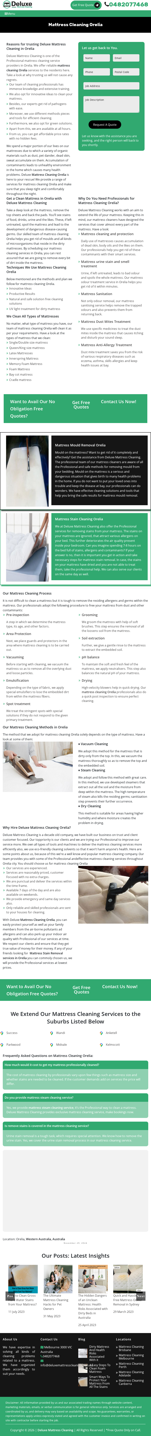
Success (11, 1033)
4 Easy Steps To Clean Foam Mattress (99, 1368)
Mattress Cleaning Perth (131, 1365)
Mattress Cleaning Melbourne (131, 1356)
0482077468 (51, 1356)
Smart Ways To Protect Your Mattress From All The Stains (99, 1381)
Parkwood (13, 1045)
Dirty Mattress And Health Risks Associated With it (99, 1353)
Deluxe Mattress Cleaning (55, 1430)
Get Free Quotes (81, 404)
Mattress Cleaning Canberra (131, 1382)
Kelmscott (113, 1045)
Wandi (60, 1033)
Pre (10, 1296)
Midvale (61, 1045)
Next (141, 1296)
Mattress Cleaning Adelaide (131, 1373)
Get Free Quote (83, 5)
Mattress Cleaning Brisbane (131, 1348)
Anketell (111, 1033)
